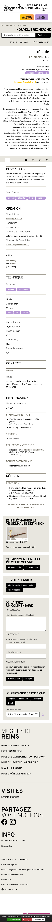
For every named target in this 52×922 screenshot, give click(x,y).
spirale (40, 198)
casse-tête (17, 245)
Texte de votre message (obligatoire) (20, 615)
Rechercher (43, 35)
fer (17, 313)
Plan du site (6, 880)
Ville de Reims (7, 859)
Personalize (39, 920)
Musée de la (23, 756)
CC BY (24, 542)
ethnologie (42, 73)
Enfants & (10, 797)
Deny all (27, 919)
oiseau (11, 198)
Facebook (23, 699)
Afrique (30, 73)
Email (10, 703)
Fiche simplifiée (14, 567)
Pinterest (37, 699)
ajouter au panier (20, 42)
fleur (31, 198)
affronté (21, 198)
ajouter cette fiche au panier (21, 585)
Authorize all (14, 919)
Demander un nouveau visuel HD (19, 547)
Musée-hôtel (16, 773)
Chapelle (11, 768)
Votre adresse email (13, 652)
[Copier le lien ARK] (43, 714)
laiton (25, 313)
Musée (41, 17)
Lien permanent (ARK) (14, 709)
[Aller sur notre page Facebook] (4, 822)
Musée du (19, 762)
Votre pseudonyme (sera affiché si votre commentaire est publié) (21, 641)
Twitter (11, 699)
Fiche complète (31, 567)
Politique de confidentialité (12, 874)
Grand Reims (23, 859)
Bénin (13, 264)
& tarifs (13, 840)
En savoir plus (45, 9)
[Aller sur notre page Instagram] (13, 822)
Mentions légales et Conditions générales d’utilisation (22, 869)
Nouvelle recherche (33, 30)
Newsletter (6, 846)
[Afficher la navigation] (6, 5)
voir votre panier (42, 42)
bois (9, 313)
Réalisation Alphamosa (10, 864)
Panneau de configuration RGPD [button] (14, 885)
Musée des (27, 17)
